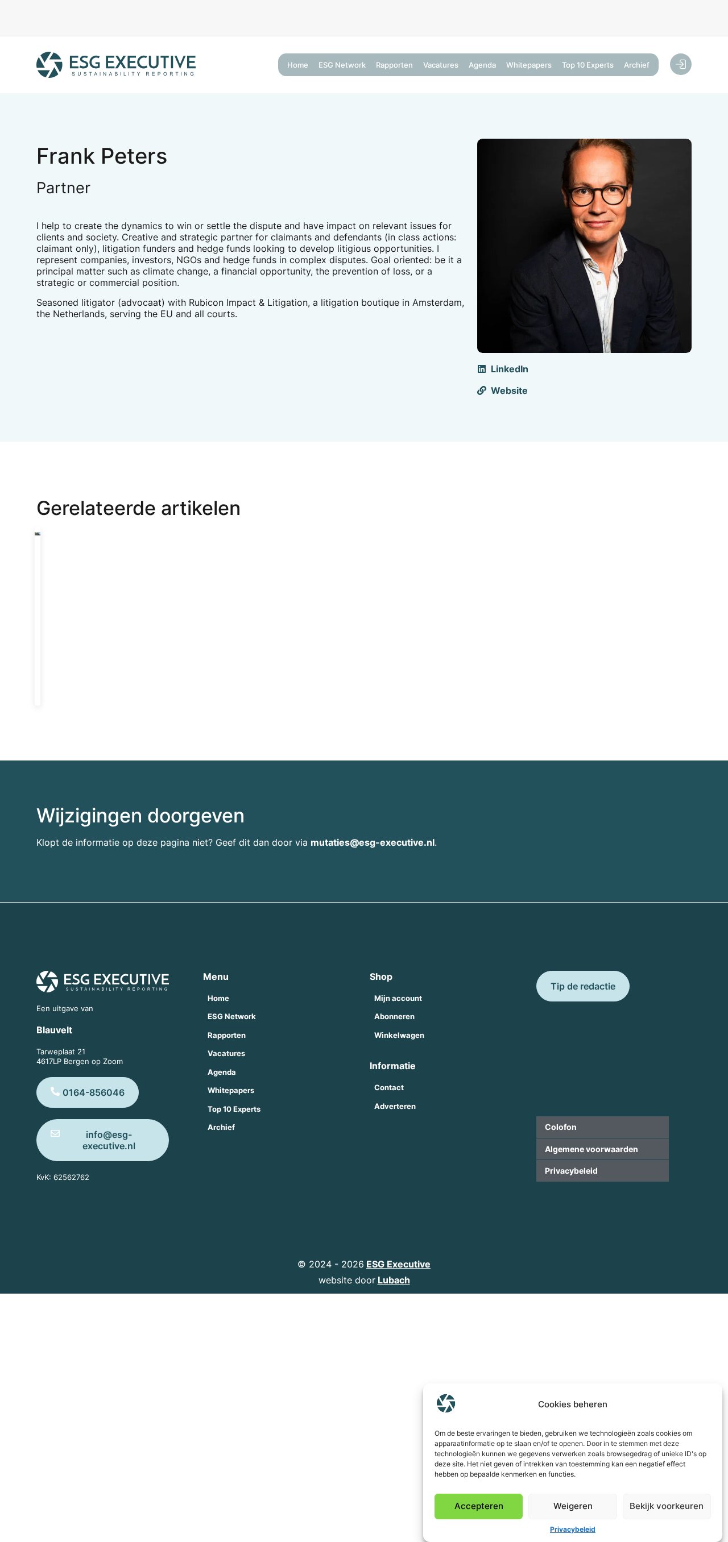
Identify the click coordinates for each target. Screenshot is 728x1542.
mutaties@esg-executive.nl (373, 842)
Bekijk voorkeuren (667, 1506)
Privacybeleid (572, 1529)
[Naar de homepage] (116, 65)
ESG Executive (398, 1264)
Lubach (394, 1280)
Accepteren (478, 1506)
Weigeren (573, 1506)
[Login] (681, 64)
